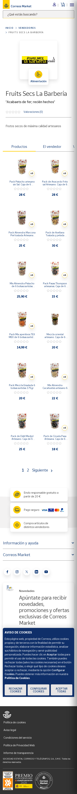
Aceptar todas (61, 690)
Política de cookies (15, 722)
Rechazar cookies (15, 690)
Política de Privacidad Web (19, 745)
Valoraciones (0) (33, 111)
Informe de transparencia (18, 752)
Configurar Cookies (38, 690)
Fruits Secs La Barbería (26, 32)
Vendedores (27, 27)
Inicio (9, 27)
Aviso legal (10, 730)
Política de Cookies (17, 678)
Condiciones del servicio (18, 737)
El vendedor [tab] (52, 146)
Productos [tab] (19, 146)
